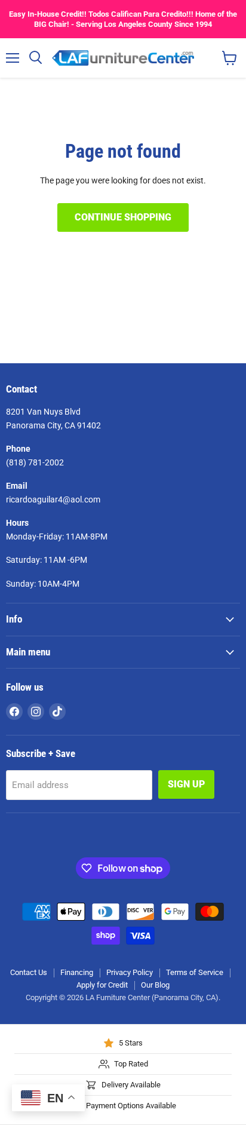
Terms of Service (194, 972)
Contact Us (28, 972)
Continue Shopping (123, 217)
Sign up (186, 784)
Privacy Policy (129, 972)
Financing (76, 972)
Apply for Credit (102, 984)
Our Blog (155, 984)
